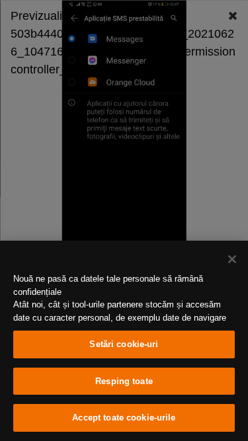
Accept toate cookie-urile (123, 417)
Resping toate (124, 381)
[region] (124, 341)
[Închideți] (232, 259)
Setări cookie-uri (123, 344)
